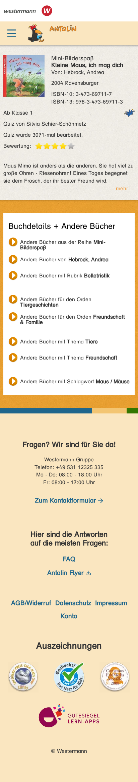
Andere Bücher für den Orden (55, 300)
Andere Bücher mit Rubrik (65, 275)
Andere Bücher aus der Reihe (63, 243)
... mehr (119, 188)
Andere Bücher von (64, 259)
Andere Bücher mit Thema (59, 341)
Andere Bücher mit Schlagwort (75, 381)
